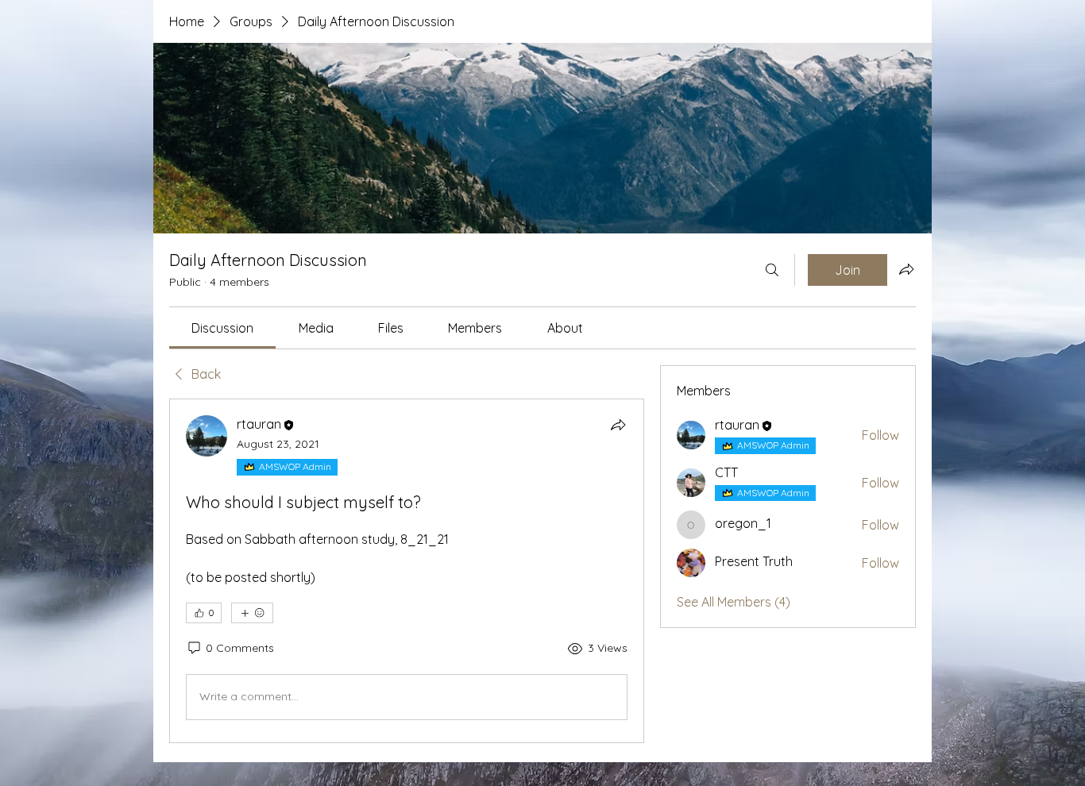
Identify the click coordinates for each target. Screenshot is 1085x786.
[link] (222, 328)
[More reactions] (252, 613)
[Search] (772, 270)
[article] (406, 570)
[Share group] (906, 269)
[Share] (617, 424)
